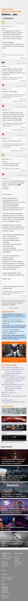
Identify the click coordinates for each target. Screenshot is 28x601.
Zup (5, 66)
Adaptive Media (5, 592)
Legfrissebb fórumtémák (9, 365)
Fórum (4, 9)
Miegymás (4, 584)
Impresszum (5, 562)
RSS (3, 567)
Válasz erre (23, 58)
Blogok (3, 570)
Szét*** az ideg (9, 392)
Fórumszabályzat (14, 308)
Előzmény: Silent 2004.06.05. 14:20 (19, 101)
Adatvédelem (5, 565)
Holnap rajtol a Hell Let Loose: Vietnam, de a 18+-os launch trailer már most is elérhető (13, 326)
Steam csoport (18, 562)
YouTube (16, 558)
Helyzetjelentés (8, 400)
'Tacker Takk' (7, 26)
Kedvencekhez (8, 18)
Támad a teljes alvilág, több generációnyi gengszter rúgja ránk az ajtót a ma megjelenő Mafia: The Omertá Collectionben (14, 337)
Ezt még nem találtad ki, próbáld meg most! (14, 360)
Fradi (6, 394)
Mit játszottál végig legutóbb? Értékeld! (14, 402)
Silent (5, 89)
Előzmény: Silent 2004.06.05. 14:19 (19, 129)
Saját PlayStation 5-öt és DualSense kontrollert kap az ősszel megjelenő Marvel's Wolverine (13, 316)
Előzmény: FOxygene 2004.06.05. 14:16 (18, 150)
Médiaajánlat (5, 563)
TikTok (16, 565)
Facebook (16, 556)
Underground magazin (7, 577)
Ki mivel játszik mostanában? (12, 367)
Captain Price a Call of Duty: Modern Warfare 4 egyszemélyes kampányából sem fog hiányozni (13, 321)
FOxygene (6, 159)
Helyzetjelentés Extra (10, 375)
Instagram (16, 560)
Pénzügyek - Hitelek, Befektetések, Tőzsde (15, 396)
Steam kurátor (17, 563)
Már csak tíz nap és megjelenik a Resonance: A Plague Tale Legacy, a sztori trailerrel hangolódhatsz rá (13, 331)
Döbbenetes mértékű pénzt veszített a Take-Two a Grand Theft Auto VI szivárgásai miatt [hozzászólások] (14, 371)
